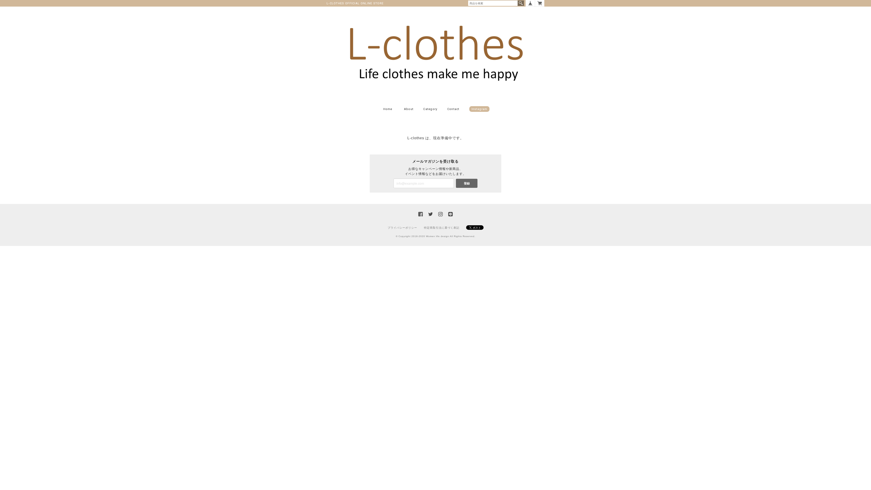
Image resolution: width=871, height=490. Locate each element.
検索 (521, 3)
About (409, 109)
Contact (453, 109)
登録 (467, 183)
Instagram (479, 109)
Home (387, 109)
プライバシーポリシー (402, 227)
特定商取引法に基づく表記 (441, 227)
